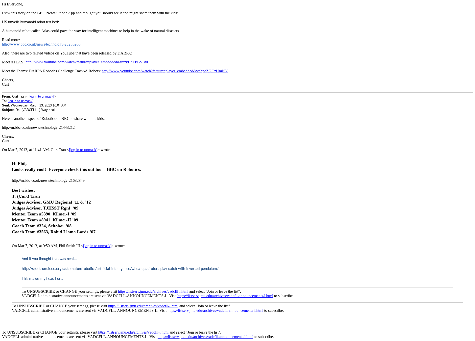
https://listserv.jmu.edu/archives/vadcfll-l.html (153, 291)
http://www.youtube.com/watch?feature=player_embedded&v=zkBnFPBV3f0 (86, 62)
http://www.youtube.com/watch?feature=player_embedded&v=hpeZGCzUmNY (165, 71)
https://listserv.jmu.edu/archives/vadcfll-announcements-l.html (225, 296)
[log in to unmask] (41, 96)
